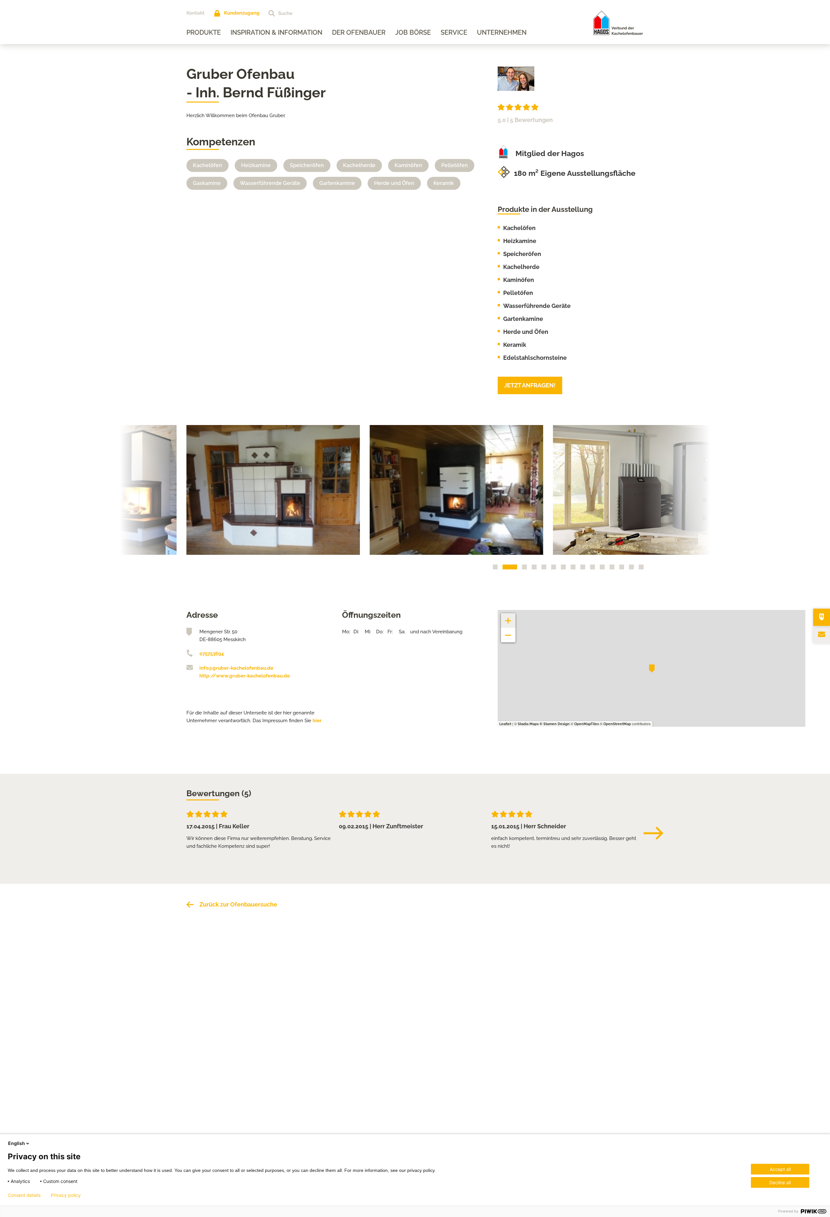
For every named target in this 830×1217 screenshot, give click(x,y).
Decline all (780, 1182)
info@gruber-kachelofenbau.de (236, 668)
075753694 (211, 654)
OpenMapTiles (586, 724)
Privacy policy (66, 1195)
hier (317, 721)
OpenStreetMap (617, 724)
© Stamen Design (555, 724)
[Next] (657, 833)
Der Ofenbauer (358, 32)
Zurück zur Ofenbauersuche (238, 904)
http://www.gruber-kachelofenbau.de (244, 676)
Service (454, 32)
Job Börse (413, 32)
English (16, 1143)
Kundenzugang (242, 13)
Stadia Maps (528, 724)
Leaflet (505, 724)
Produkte (203, 32)
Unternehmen (502, 32)
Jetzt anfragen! (530, 385)
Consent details (24, 1195)
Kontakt (195, 13)
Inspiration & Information (276, 32)
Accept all (780, 1169)
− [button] (508, 631)
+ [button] (508, 617)
